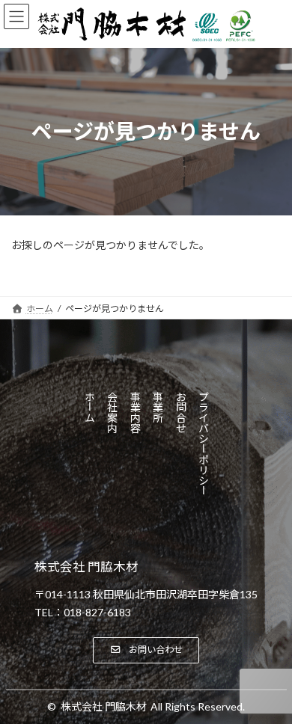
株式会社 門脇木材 (104, 706)
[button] (145, 650)
